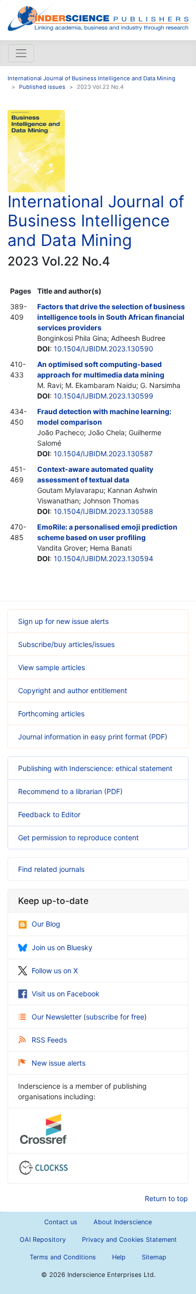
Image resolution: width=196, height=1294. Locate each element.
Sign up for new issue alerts (63, 621)
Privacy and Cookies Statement (129, 1239)
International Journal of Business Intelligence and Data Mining (91, 78)
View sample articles (51, 667)
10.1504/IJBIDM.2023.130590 (103, 348)
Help (119, 1257)
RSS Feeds (49, 1040)
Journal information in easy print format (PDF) (92, 736)
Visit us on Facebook (66, 993)
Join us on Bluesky (62, 947)
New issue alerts (58, 1063)
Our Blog (46, 924)
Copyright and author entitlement (72, 690)
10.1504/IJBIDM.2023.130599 (103, 396)
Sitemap (154, 1257)
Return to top (166, 1198)
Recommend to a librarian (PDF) (70, 791)
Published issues (42, 86)
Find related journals (51, 869)
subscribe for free (115, 1016)
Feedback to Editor (49, 814)
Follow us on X (55, 970)
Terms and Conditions (63, 1257)
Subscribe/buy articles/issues (66, 644)
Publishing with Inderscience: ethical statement (95, 768)
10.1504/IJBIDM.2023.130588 (103, 511)
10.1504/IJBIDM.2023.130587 (103, 453)
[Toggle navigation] (21, 53)
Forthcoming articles (51, 713)
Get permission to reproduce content (78, 837)
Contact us (60, 1222)
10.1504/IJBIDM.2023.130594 (103, 558)
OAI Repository (43, 1239)
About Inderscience (122, 1222)
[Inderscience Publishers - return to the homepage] (98, 16)
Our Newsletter (57, 1016)
